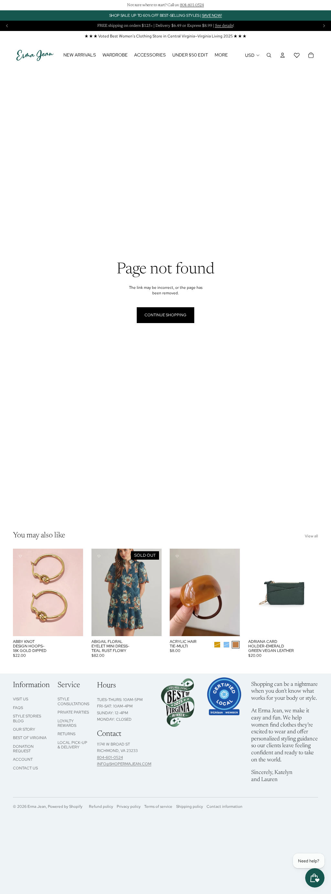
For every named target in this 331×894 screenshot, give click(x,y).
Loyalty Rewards (67, 723)
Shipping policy (189, 806)
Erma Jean (36, 806)
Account (23, 759)
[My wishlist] (297, 55)
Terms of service (158, 806)
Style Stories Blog (27, 718)
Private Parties (73, 712)
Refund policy (101, 806)
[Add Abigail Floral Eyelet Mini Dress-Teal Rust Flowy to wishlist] (99, 556)
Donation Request (23, 749)
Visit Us (20, 699)
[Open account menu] (282, 55)
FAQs (18, 707)
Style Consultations (73, 701)
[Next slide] (324, 26)
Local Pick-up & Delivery (72, 745)
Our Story (24, 729)
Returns (66, 734)
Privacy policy (129, 806)
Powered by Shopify (65, 806)
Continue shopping (165, 315)
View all (311, 536)
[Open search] (269, 55)
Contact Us (25, 768)
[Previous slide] (7, 26)
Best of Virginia (30, 737)
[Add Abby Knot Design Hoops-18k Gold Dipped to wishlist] (20, 556)
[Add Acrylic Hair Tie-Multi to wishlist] (177, 556)
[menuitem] (221, 55)
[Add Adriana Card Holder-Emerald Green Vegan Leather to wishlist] (255, 556)
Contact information (224, 806)
